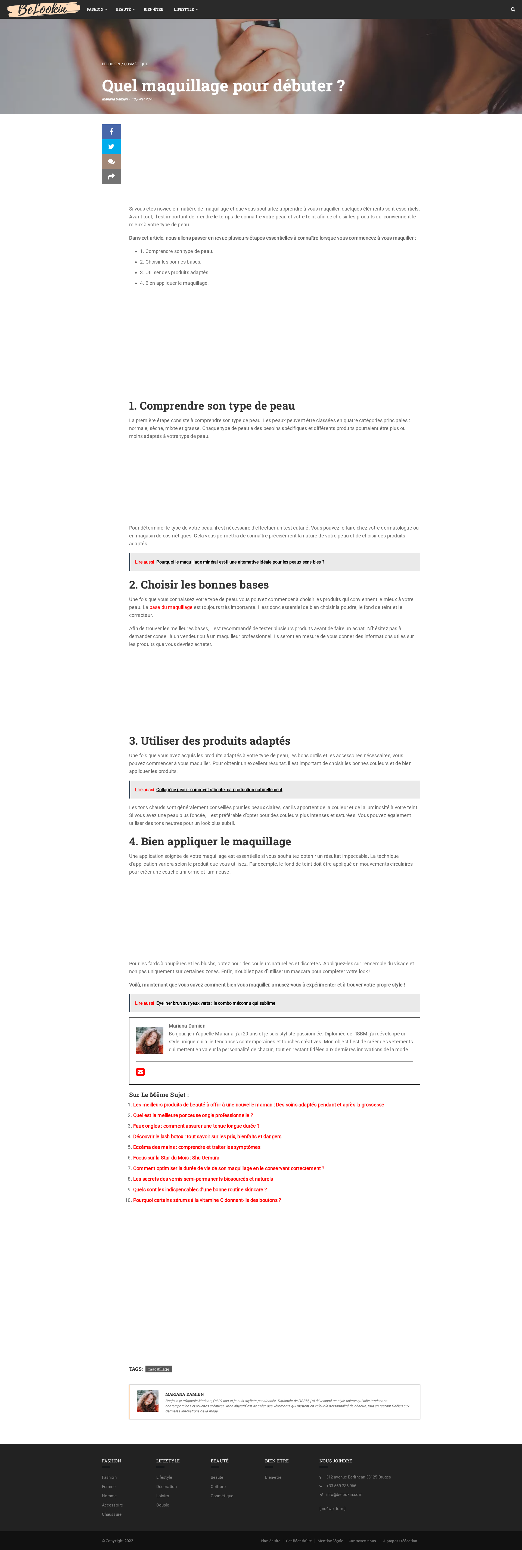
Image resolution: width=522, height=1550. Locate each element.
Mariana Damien (115, 99)
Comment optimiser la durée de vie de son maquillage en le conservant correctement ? (229, 1168)
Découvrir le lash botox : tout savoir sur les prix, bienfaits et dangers (207, 1136)
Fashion (95, 9)
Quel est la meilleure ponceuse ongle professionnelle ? (193, 1115)
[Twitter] (111, 146)
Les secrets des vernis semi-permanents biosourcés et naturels (203, 1179)
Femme (109, 1486)
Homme (109, 1495)
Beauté (123, 9)
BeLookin (111, 63)
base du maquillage (171, 607)
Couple (162, 1505)
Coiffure (218, 1486)
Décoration (166, 1486)
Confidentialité (299, 1540)
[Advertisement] (274, 164)
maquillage (158, 1369)
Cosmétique (136, 63)
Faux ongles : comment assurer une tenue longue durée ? (196, 1126)
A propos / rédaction (400, 1540)
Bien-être (153, 9)
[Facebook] (111, 131)
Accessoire (112, 1505)
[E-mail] (140, 1073)
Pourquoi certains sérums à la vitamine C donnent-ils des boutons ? (207, 1200)
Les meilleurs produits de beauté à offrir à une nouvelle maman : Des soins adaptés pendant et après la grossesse (258, 1104)
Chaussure (112, 1514)
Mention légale (330, 1540)
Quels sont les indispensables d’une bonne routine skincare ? (200, 1189)
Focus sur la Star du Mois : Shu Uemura (176, 1158)
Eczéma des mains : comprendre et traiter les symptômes (196, 1147)
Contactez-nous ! (363, 1540)
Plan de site (270, 1540)
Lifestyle (184, 9)
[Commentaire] (111, 161)
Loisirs (162, 1495)
